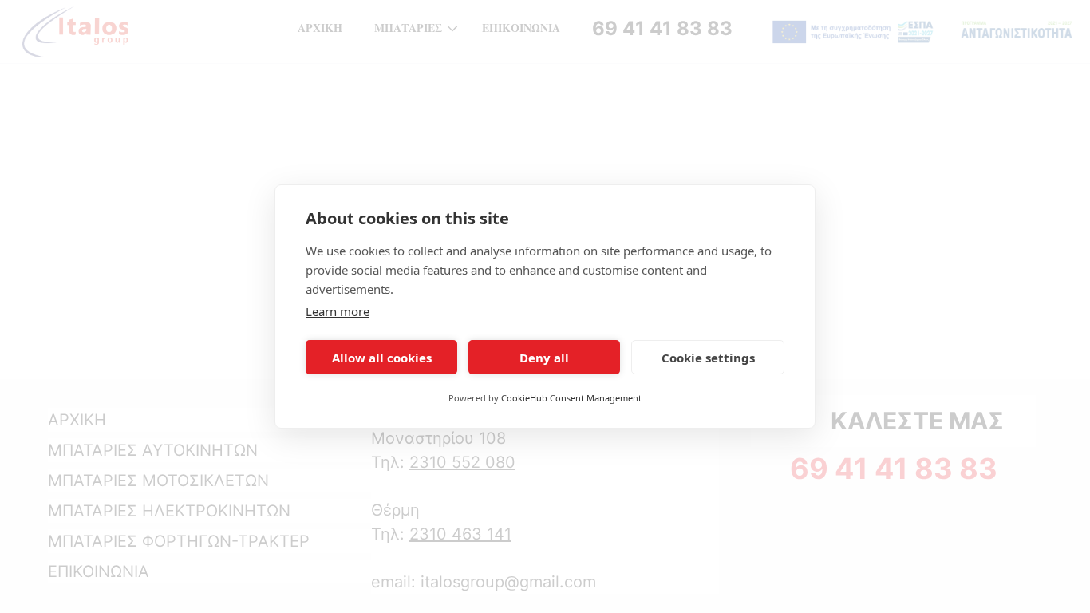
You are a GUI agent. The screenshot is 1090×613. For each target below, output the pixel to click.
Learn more (337, 311)
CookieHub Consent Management (571, 398)
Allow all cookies (382, 358)
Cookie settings (708, 358)
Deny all (544, 358)
